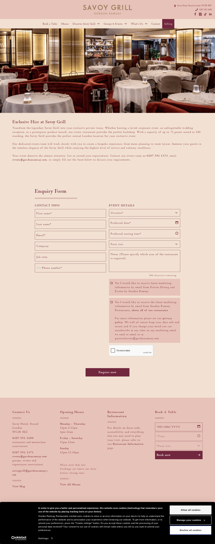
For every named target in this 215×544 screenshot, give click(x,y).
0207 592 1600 (205, 9)
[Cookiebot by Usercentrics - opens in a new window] (19, 538)
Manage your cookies (189, 520)
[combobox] (144, 212)
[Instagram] (199, 14)
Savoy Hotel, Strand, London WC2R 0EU (194, 5)
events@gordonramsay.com (29, 159)
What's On (137, 23)
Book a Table (50, 23)
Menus (65, 23)
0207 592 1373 (157, 155)
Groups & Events (113, 23)
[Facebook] (194, 14)
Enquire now (107, 372)
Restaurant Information (128, 443)
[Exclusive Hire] (107, 9)
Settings (43, 538)
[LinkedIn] (210, 14)
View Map (18, 486)
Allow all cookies (191, 510)
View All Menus (70, 484)
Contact (155, 23)
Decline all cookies (191, 530)
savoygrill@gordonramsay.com (30, 472)
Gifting (168, 23)
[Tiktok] (205, 14)
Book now (164, 455)
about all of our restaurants (150, 310)
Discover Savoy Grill (84, 23)
